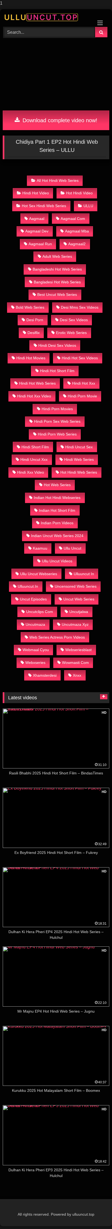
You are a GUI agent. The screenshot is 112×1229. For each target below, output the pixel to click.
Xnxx (77, 675)
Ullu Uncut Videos (57, 561)
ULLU (88, 206)
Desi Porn (34, 320)
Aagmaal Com (73, 218)
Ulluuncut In (84, 574)
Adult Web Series (57, 256)
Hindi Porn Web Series (57, 434)
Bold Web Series (30, 307)
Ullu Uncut (72, 548)
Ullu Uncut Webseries (38, 574)
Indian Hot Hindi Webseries (57, 497)
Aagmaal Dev (36, 231)
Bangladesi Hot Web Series (57, 282)
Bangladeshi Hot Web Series (57, 269)
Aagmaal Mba (77, 231)
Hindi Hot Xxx (83, 383)
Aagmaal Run (40, 244)
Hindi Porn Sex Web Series (57, 421)
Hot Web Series (57, 485)
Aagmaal (36, 218)
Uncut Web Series (78, 599)
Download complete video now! (59, 120)
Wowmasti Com (75, 662)
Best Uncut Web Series (57, 294)
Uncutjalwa (78, 611)
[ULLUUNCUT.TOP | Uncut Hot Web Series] (46, 17)
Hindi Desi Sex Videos (57, 345)
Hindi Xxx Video (30, 472)
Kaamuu (40, 548)
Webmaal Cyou (36, 650)
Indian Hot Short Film (57, 510)
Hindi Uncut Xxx (34, 459)
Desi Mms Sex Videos (79, 307)
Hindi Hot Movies (30, 358)
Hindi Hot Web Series (37, 383)
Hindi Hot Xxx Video (34, 396)
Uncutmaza (35, 624)
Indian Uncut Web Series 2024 (57, 536)
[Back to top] (95, 1214)
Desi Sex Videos (74, 320)
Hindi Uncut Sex (79, 447)
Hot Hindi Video (79, 193)
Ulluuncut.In (28, 586)
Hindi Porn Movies (57, 409)
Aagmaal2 (77, 244)
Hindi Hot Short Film (57, 371)
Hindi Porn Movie (82, 396)
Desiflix (33, 332)
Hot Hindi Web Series (78, 472)
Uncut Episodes (33, 599)
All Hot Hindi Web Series (58, 180)
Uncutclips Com (39, 611)
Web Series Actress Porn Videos (57, 637)
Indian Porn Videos (57, 523)
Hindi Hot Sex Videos (80, 358)
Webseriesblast (78, 650)
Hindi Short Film (35, 447)
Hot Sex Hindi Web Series (44, 206)
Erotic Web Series (71, 332)
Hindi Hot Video (35, 193)
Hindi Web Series (79, 459)
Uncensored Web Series (76, 586)
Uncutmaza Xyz (75, 624)
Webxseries (35, 662)
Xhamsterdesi (45, 675)
